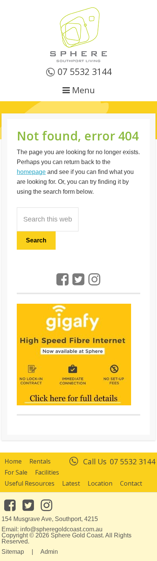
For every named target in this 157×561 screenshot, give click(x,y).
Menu (82, 90)
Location (100, 483)
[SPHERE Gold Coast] (78, 61)
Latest (71, 483)
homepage (31, 172)
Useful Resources (29, 483)
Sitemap (13, 551)
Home (13, 461)
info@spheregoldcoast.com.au (61, 529)
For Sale (16, 472)
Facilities (47, 472)
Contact (131, 483)
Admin (49, 551)
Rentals (40, 461)
